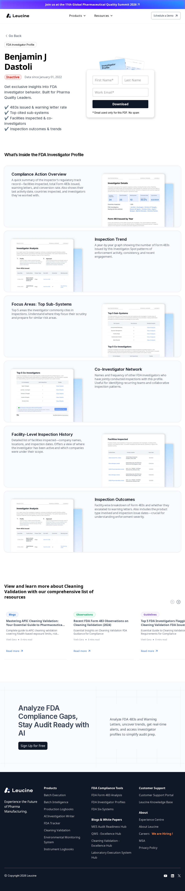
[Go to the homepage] (21, 790)
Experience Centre (151, 820)
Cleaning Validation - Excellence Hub (105, 843)
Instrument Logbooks (59, 849)
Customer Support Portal (156, 795)
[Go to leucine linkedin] (172, 875)
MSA (142, 841)
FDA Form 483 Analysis (106, 795)
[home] (17, 15)
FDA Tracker (52, 823)
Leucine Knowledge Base (156, 802)
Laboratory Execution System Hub (111, 855)
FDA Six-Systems (102, 809)
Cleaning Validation (57, 830)
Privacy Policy (148, 848)
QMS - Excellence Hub (106, 834)
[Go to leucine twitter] (179, 875)
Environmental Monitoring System (62, 839)
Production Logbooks (59, 809)
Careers (156, 834)
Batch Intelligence (56, 802)
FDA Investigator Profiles (108, 802)
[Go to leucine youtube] (165, 875)
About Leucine (148, 827)
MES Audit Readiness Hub (108, 827)
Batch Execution (55, 795)
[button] (77, 15)
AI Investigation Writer (59, 816)
